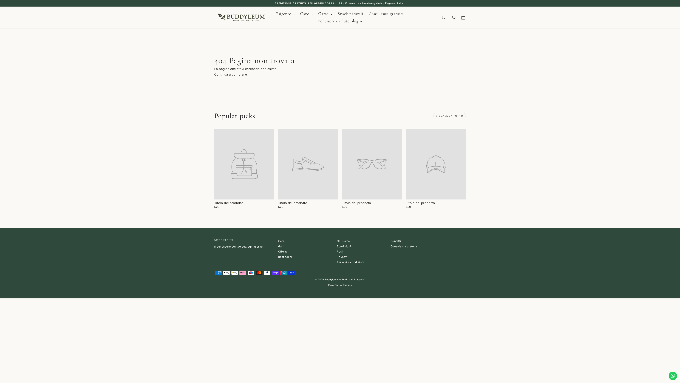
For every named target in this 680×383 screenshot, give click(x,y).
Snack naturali (350, 13)
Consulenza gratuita (386, 13)
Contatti (395, 241)
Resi (340, 251)
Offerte (283, 251)
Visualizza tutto (449, 116)
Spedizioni (344, 246)
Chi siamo (343, 241)
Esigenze (284, 13)
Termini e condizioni (350, 262)
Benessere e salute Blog (338, 21)
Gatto (324, 13)
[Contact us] (673, 376)
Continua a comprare (230, 74)
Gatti (281, 246)
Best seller (285, 257)
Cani (281, 241)
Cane (305, 13)
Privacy (342, 257)
